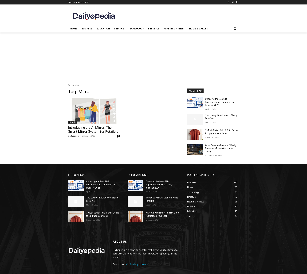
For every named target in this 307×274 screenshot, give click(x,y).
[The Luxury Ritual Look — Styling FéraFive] (195, 119)
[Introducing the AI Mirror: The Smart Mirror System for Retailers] (94, 111)
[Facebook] (228, 2)
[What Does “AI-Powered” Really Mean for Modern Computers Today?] (195, 149)
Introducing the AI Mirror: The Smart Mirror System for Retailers (93, 129)
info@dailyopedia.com (136, 264)
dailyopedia (73, 136)
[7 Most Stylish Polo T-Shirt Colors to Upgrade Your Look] (195, 134)
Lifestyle (72, 122)
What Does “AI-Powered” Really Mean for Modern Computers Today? (220, 148)
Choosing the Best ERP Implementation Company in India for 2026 (219, 102)
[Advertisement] (153, 56)
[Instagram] (232, 2)
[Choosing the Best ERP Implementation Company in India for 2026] (195, 102)
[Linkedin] (237, 2)
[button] (235, 28)
